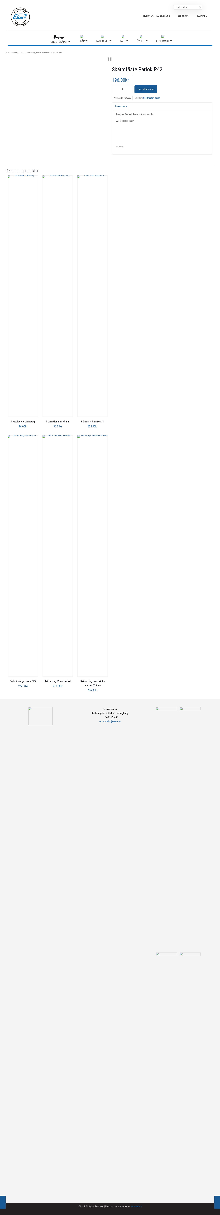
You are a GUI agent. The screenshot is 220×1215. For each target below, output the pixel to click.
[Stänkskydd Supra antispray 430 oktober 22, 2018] (217, 1202)
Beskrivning (121, 106)
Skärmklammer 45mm (57, 421)
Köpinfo (202, 15)
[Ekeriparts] (20, 17)
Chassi (14, 52)
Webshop (183, 15)
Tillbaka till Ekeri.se (156, 15)
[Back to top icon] (204, 1208)
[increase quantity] (129, 89)
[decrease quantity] (115, 89)
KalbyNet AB (136, 1206)
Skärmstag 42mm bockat (57, 681)
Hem (7, 52)
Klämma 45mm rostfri (92, 421)
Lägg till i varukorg (146, 89)
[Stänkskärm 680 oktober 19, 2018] (3, 1202)
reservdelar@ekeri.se (110, 721)
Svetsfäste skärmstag (23, 421)
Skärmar (22, 52)
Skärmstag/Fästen (34, 52)
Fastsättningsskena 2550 (23, 681)
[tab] (121, 106)
